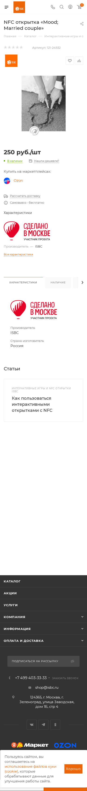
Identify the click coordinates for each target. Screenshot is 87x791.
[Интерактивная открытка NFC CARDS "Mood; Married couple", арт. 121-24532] (43, 109)
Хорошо (73, 769)
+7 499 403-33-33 (31, 678)
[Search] (62, 7)
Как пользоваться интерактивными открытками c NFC (32, 404)
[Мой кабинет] (70, 7)
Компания (14, 617)
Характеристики (23, 282)
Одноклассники (55, 725)
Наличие (58, 282)
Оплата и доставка (24, 641)
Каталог (12, 581)
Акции (10, 593)
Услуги (11, 605)
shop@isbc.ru (46, 687)
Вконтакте (32, 725)
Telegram (43, 725)
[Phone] (53, 7)
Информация (17, 629)
